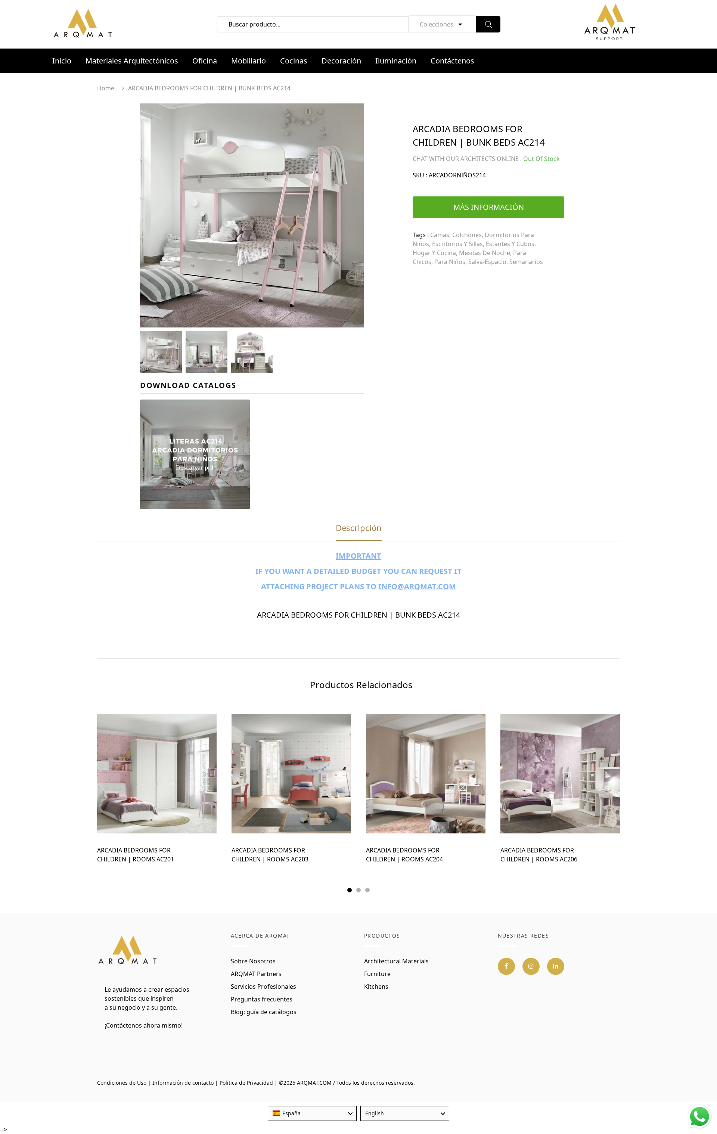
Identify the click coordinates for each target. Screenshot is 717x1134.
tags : (421, 235)
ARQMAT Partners (256, 974)
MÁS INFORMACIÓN (488, 207)
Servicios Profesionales (263, 986)
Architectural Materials (396, 961)
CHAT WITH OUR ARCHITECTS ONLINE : (467, 159)
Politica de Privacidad (246, 1082)
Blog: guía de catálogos (264, 1012)
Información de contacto (183, 1082)
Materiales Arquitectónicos (132, 61)
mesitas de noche (484, 253)
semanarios (526, 262)
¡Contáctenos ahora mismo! (144, 1025)
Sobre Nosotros (253, 961)
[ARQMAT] (128, 950)
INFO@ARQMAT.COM (417, 586)
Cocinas (293, 61)
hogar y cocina (434, 253)
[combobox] (312, 1113)
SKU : (420, 175)
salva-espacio (487, 262)
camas (439, 235)
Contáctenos (452, 61)
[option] (252, 215)
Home (105, 88)
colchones (467, 235)
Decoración (341, 61)
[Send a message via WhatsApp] (699, 1116)
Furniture (377, 974)
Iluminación (395, 61)
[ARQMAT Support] (609, 24)
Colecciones (436, 24)
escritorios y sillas (457, 244)
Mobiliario (248, 61)
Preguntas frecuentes (261, 999)
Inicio (61, 61)
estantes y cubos (510, 244)
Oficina (204, 61)
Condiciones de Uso (121, 1082)
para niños (449, 262)
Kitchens (376, 986)
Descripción (359, 527)
